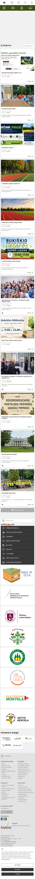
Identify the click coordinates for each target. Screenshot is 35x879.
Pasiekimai (4, 769)
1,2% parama (9, 553)
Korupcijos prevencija (23, 796)
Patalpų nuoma (21, 776)
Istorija (3, 763)
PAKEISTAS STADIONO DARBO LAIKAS (12, 222)
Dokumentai (9, 536)
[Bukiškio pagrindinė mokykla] (4, 2)
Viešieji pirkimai (5, 794)
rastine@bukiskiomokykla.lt (9, 841)
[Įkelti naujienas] (12, 2)
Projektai (9, 549)
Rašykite (4, 812)
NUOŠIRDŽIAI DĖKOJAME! (8, 109)
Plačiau (29, 81)
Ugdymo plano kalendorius (14, 532)
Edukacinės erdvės (6, 765)
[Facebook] (2, 819)
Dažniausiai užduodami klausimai (26, 792)
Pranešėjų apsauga (22, 794)
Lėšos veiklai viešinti (6, 790)
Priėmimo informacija (12, 528)
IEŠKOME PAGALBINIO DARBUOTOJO (11, 73)
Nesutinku (17, 869)
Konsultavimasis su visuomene (25, 790)
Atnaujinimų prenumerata (14, 562)
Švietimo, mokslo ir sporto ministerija (20, 825)
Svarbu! (8, 76)
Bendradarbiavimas (6, 776)
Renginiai (9, 305)
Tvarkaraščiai (7, 756)
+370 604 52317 (6, 840)
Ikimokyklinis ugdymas (23, 763)
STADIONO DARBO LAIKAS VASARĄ (11, 261)
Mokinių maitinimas (22, 774)
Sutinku (18, 874)
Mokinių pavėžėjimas (23, 772)
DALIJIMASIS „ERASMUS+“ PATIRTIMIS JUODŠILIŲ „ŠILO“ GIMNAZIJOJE (17, 377)
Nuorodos (20, 785)
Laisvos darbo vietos (12, 558)
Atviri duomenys (22, 801)
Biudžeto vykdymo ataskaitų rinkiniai (8, 786)
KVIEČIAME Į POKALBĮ (7, 147)
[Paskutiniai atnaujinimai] (18, 2)
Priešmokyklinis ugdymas (24, 765)
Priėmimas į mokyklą (6, 778)
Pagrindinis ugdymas (23, 767)
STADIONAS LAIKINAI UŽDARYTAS (11, 183)
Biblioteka (9, 545)
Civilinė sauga (21, 798)
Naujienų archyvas (18, 510)
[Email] (5, 819)
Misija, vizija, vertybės (6, 767)
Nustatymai (17, 865)
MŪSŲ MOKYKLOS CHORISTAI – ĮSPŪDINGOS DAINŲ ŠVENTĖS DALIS (15, 301)
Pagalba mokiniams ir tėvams (25, 771)
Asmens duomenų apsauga (24, 788)
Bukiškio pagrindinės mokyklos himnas (8, 771)
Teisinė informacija (22, 799)
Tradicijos (4, 774)
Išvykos (8, 458)
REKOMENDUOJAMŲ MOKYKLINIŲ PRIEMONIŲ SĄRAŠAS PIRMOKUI (17, 417)
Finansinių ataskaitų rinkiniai (8, 788)
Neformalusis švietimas (23, 769)
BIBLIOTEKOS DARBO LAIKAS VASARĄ (12, 340)
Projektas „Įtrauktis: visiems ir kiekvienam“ (8, 798)
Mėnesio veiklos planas (13, 541)
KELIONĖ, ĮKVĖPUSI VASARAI (9, 454)
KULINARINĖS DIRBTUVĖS (9, 493)
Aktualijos (9, 381)
